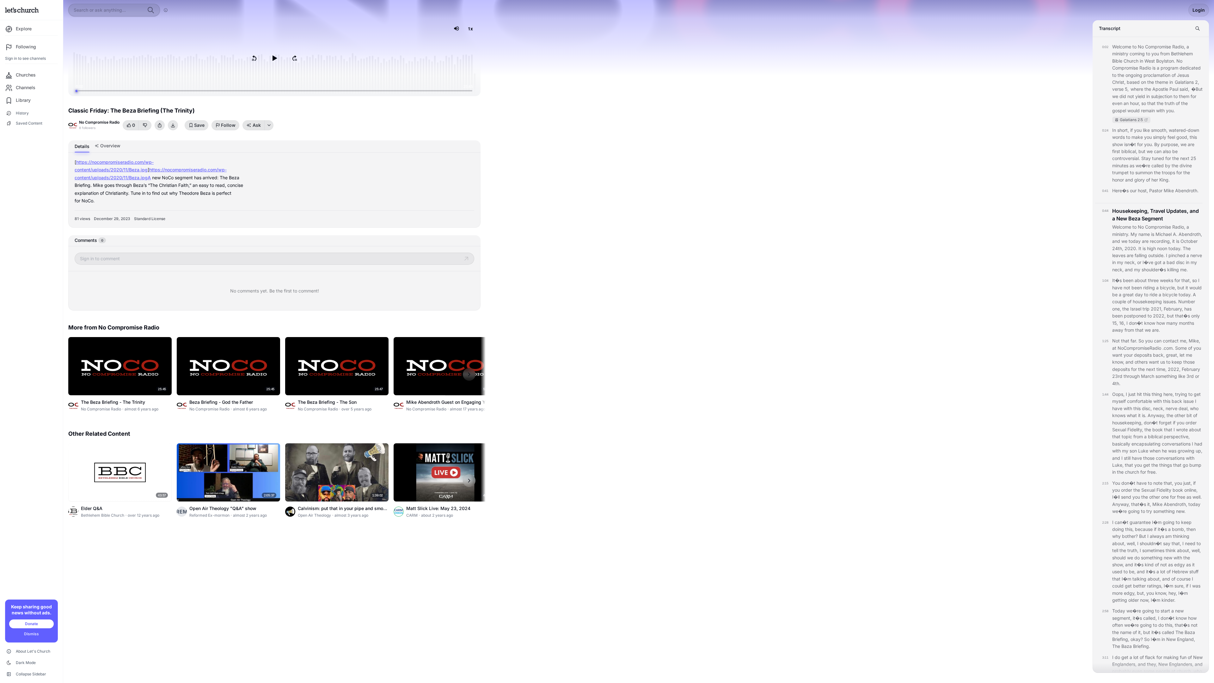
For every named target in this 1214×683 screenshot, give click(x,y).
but (1141, 151)
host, (1143, 190)
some (1149, 671)
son (1133, 450)
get (1197, 394)
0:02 (1105, 47)
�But (1197, 89)
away (1117, 330)
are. (1156, 330)
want (1117, 355)
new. (1181, 511)
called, (1150, 618)
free (1181, 497)
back (1177, 401)
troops (1168, 172)
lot (1162, 571)
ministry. (1120, 234)
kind (1149, 564)
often (1117, 625)
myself (1119, 401)
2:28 (1105, 522)
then (1191, 529)
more (1117, 593)
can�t (1121, 522)
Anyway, (1156, 415)
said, (1184, 89)
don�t (1136, 323)
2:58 (1105, 611)
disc (1180, 262)
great (1128, 294)
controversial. (1126, 158)
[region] (274, 58)
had (1198, 443)
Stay (1146, 158)
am (1168, 536)
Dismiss (31, 633)
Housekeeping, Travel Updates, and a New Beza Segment (1155, 215)
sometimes (1153, 550)
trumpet (1120, 172)
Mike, (1194, 340)
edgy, (1130, 593)
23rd (1117, 376)
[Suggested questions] (268, 125)
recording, (1160, 241)
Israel (1135, 308)
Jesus (1183, 75)
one (1165, 497)
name (1144, 234)
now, (1145, 600)
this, (1129, 529)
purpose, (1170, 144)
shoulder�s (1154, 269)
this (1193, 137)
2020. (1131, 248)
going (1134, 511)
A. (1175, 234)
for (1193, 96)
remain (1148, 110)
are (1191, 144)
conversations (1176, 443)
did (1122, 96)
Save (199, 125)
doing (1118, 529)
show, (1118, 564)
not (1130, 96)
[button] (456, 28)
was (1172, 450)
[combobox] (108, 10)
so (1143, 103)
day (1139, 294)
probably (1121, 671)
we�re (1143, 165)
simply (1159, 137)
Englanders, (1124, 664)
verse (1118, 89)
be (1175, 151)
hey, (1172, 593)
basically (1121, 443)
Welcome (1121, 46)
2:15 (1105, 483)
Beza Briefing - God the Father (221, 402)
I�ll (1116, 497)
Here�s (1120, 190)
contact (1171, 340)
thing (1157, 394)
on (1143, 82)
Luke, (1118, 465)
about (1141, 280)
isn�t (1130, 144)
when (1155, 450)
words (1118, 137)
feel (1171, 137)
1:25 (1105, 341)
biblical (1155, 436)
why (1116, 536)
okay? (1137, 639)
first (1116, 151)
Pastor (1155, 190)
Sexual (1119, 429)
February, (1173, 308)
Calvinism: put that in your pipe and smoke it (343, 511)
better (1139, 585)
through (1132, 376)
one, (1116, 308)
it (1173, 241)
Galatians (1184, 82)
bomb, (1178, 529)
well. (1197, 497)
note (1157, 483)
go (1185, 465)
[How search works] (165, 10)
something (1166, 376)
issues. (1170, 301)
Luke (1143, 450)
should (1119, 557)
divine (1186, 165)
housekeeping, (1127, 422)
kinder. (1168, 600)
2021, (1156, 308)
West (1149, 61)
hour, (1135, 103)
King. (1164, 179)
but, (1141, 593)
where (1137, 89)
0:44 (1105, 210)
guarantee (1140, 522)
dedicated (1190, 68)
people (1163, 671)
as (1132, 165)
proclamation (1156, 75)
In (1114, 130)
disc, (1147, 408)
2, (1197, 82)
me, (1183, 340)
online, (1191, 490)
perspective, (1177, 436)
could (1118, 585)
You (1116, 483)
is (1154, 68)
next (1184, 158)
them (1184, 96)
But (1142, 536)
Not (1116, 340)
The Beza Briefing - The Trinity (113, 402)
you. (1170, 110)
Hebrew (1180, 571)
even (1117, 103)
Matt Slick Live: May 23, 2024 (438, 508)
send (1126, 497)
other (1179, 415)
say (1166, 543)
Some (1181, 348)
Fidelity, (1135, 429)
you (1155, 53)
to (1134, 46)
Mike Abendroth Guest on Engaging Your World (449, 405)
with (1160, 110)
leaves (1118, 255)
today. (1174, 248)
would (1133, 110)
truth (1169, 103)
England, (1186, 639)
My (1134, 234)
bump (1195, 465)
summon (1144, 172)
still (1127, 458)
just (1132, 394)
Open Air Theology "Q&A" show (222, 508)
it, (1149, 504)
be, (1132, 571)
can (1158, 151)
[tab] (82, 146)
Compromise (1158, 46)
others (1141, 362)
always (1157, 536)
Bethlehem (1182, 53)
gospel (1119, 110)
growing (1186, 450)
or (1139, 262)
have (1117, 287)
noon (1162, 248)
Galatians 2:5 (1131, 119)
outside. (1156, 255)
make (1137, 137)
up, (1199, 450)
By (1157, 144)
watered (1177, 130)
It (1139, 248)
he (1164, 450)
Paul (1173, 89)
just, (1187, 483)
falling (1141, 255)
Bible (1117, 61)
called (1157, 165)
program (1169, 68)
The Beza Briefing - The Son (327, 402)
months (1186, 323)
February (1191, 369)
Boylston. (1165, 61)
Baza (1190, 632)
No (1141, 46)
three (1153, 280)
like (1146, 130)
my (1120, 262)
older (1133, 600)
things (1165, 465)
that (1151, 103)
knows (1118, 415)
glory (1139, 179)
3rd (1190, 376)
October (1189, 241)
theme (1161, 82)
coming (1137, 53)
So (1141, 340)
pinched (1176, 255)
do (1137, 557)
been (1128, 280)
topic (1127, 436)
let (1182, 355)
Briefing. (1141, 646)
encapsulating (1146, 443)
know (1149, 323)
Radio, (1178, 46)
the (1121, 75)
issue (1188, 401)
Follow (228, 125)
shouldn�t (1151, 543)
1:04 (1105, 280)
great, (1172, 355)
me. (1184, 269)
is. (1144, 415)
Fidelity (1163, 490)
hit (1139, 394)
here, (1168, 394)
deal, (1184, 408)
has (1188, 308)
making (1171, 657)
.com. (1168, 348)
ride (1153, 294)
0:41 (1105, 191)
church (1132, 472)
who (1194, 408)
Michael (1164, 234)
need (1190, 543)
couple (1119, 301)
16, (1122, 323)
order (1191, 422)
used (1117, 571)
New (1171, 639)
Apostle (1160, 89)
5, (1127, 89)
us (1162, 362)
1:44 (1105, 394)
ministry (1120, 53)
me (1189, 355)
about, (1118, 543)
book (1157, 429)
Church (1131, 61)
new (1168, 557)
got (1158, 262)
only (1195, 315)
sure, (1179, 585)
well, (1131, 543)
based (1133, 82)
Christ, (1118, 82)
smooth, (1159, 130)
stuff (1194, 571)
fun (1183, 657)
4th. (1116, 383)
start (1165, 610)
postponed (1135, 315)
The (1187, 248)
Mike (1169, 190)
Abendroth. (1187, 190)
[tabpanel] (274, 190)
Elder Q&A (91, 508)
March (1147, 376)
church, (1184, 671)
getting (1119, 600)
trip (1146, 308)
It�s (1117, 280)
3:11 (1105, 657)
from (1165, 53)
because (1144, 529)
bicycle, (1168, 287)
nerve (1196, 255)
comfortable (1139, 401)
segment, (1121, 618)
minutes (1120, 165)
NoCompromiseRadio (1139, 348)
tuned (1158, 158)
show (1117, 144)
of (1174, 75)
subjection (1161, 96)
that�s (1182, 315)
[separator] (483, 346)
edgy (1179, 564)
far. (1134, 340)
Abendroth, (1190, 234)
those (1189, 362)
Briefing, (1120, 639)
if (1131, 130)
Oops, (1118, 394)
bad (1171, 262)
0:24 (1105, 130)
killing (1173, 269)
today (1135, 241)
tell (1115, 550)
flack (1150, 657)
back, (1159, 355)
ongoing (1133, 75)
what (1132, 415)
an (1126, 103)
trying (1181, 394)
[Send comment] (466, 259)
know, (1118, 362)
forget (1165, 422)
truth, (1132, 550)
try (1149, 511)
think (1171, 550)
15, (1115, 323)
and (1129, 179)
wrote (1182, 429)
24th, (1117, 248)
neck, (1130, 262)
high (1151, 248)
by (1167, 165)
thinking (1181, 536)
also (1167, 151)
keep (1177, 362)
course (1184, 578)
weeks (1166, 280)
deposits (1143, 355)
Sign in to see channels (25, 58)
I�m (1157, 522)
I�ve (1148, 262)
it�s (1162, 529)
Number (1186, 301)
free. (1152, 472)
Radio (1145, 68)
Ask (257, 125)
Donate (31, 623)
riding (1149, 287)
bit (1189, 415)
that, (1186, 280)
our (1133, 190)
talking (1139, 578)
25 (1193, 158)
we (1115, 96)
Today (1118, 610)
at (1114, 348)
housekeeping (1147, 301)
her (1154, 179)
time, (1161, 369)
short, (1123, 130)
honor (1118, 179)
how (1160, 323)
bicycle (1169, 294)
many (1172, 323)
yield (1140, 96)
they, (1152, 664)
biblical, (1129, 151)
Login (1199, 10)
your (1128, 355)
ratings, (1154, 585)
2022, (1159, 315)
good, (1182, 137)
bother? (1130, 536)
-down (1192, 130)
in (1141, 61)
